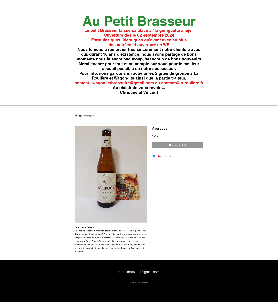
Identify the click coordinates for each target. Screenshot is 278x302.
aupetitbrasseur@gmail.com (139, 272)
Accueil (78, 115)
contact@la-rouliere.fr (182, 82)
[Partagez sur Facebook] (154, 156)
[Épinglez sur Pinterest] (159, 156)
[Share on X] (170, 156)
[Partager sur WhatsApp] (165, 156)
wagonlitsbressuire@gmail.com (123, 82)
